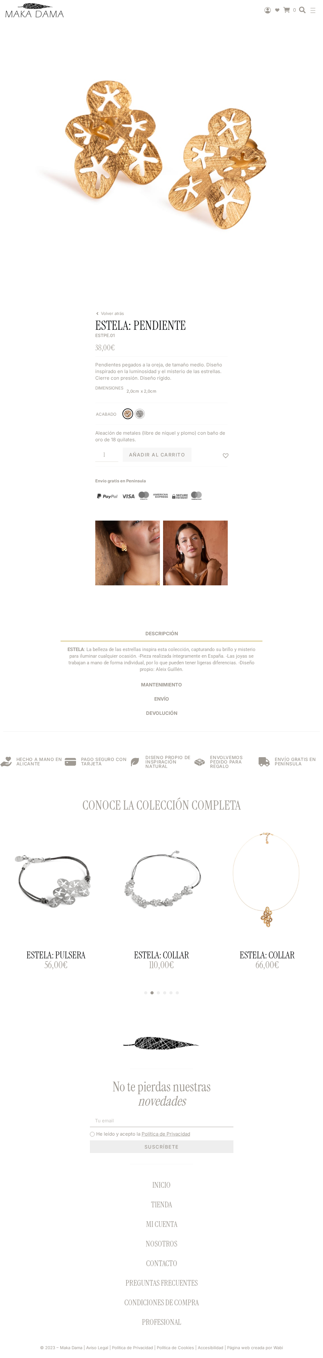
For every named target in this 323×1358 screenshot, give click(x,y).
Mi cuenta (161, 1224)
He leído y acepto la (143, 1134)
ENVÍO (161, 699)
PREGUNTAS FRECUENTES (162, 1283)
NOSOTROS (161, 1244)
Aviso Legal (96, 1347)
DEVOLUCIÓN (161, 713)
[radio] (127, 414)
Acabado (106, 414)
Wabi (278, 1347)
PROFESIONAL (161, 1322)
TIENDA (161, 1204)
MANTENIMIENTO (161, 685)
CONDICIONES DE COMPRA (161, 1302)
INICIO (161, 1185)
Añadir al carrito (157, 455)
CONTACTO (161, 1263)
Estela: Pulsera (55, 955)
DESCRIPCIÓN (161, 634)
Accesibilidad (210, 1347)
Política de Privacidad (166, 1134)
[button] (314, 10)
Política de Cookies (175, 1347)
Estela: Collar (161, 955)
